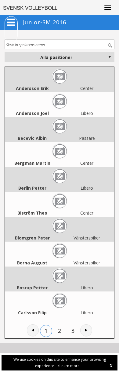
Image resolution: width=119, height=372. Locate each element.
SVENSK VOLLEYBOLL (30, 8)
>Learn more (68, 365)
